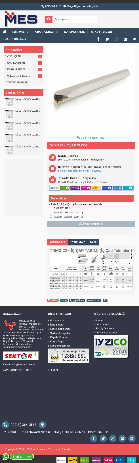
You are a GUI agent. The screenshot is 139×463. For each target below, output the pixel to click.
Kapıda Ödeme (59, 337)
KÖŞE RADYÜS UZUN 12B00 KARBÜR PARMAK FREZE (28, 99)
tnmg (64, 300)
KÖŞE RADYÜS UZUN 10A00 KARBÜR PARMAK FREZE (28, 135)
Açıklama (58, 242)
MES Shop (30, 449)
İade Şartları (57, 324)
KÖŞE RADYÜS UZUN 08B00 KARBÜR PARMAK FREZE (28, 146)
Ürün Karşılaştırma (106, 332)
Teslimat (78, 242)
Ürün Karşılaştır (92, 223)
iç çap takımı (77, 300)
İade (93, 242)
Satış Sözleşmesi (60, 345)
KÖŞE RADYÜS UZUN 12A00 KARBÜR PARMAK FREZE (28, 111)
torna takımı (94, 300)
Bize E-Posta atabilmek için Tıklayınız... (80, 170)
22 (105, 300)
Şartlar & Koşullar (60, 333)
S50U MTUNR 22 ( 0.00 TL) (68, 217)
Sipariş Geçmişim (105, 328)
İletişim (99, 320)
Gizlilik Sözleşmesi (60, 328)
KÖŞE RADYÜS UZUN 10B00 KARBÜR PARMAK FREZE (28, 123)
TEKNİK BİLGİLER (17, 82)
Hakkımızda (57, 320)
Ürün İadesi (102, 324)
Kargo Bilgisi (57, 341)
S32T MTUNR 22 (63, 208)
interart (43, 449)
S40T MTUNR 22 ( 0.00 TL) (68, 212)
